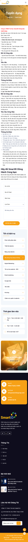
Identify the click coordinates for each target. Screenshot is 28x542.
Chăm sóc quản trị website (12, 298)
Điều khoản (6, 537)
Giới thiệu (5, 448)
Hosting (7, 292)
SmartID (20, 535)
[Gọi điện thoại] (24, 529)
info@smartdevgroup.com (16, 393)
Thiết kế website (9, 246)
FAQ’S (4, 459)
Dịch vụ (4, 452)
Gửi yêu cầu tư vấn (10, 223)
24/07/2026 (12, 487)
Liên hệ (4, 463)
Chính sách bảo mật (17, 537)
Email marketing (9, 275)
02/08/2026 (12, 479)
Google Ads (8, 281)
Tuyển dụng (18, 17)
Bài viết (5, 456)
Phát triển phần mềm (10, 240)
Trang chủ (10, 17)
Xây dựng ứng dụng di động (12, 257)
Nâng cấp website (9, 252)
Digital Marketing (9, 263)
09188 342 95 (14, 361)
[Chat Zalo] (24, 533)
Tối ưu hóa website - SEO (11, 269)
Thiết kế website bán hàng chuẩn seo (14, 539)
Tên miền (7, 286)
